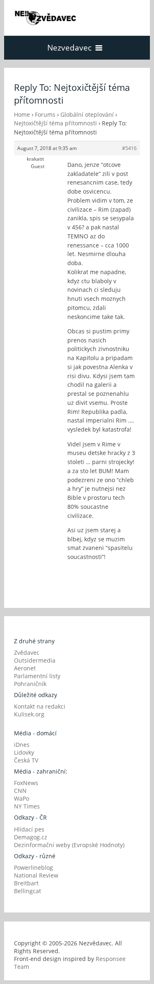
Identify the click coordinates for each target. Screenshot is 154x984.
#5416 (129, 148)
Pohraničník (30, 684)
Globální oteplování (87, 114)
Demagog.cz (30, 837)
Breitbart (26, 883)
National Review (36, 875)
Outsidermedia (34, 660)
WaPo (21, 798)
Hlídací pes (29, 829)
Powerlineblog (33, 867)
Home (22, 114)
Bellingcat (27, 891)
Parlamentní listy (37, 676)
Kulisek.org (29, 714)
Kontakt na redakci (39, 706)
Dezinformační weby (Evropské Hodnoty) (69, 845)
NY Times (27, 806)
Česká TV (26, 760)
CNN (20, 791)
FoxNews (26, 783)
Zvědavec (26, 652)
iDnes (22, 744)
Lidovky (24, 752)
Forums (45, 114)
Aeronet (25, 668)
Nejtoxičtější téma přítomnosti (55, 123)
